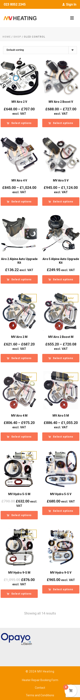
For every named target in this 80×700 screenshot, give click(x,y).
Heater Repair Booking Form (40, 680)
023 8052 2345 (15, 4)
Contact (40, 687)
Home (6, 36)
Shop (17, 36)
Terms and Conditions (40, 695)
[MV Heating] (18, 18)
